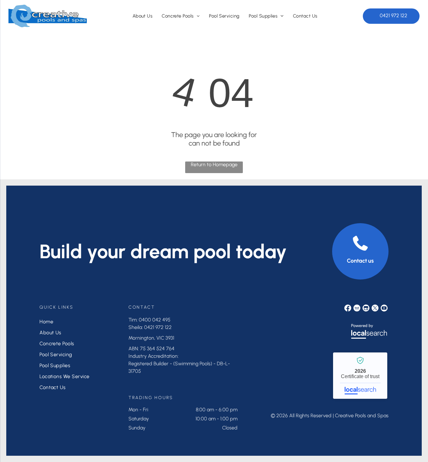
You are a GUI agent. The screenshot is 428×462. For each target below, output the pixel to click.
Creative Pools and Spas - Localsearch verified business (360, 375)
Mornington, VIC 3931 (151, 338)
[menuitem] (142, 16)
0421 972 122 (158, 327)
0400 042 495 (154, 320)
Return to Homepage (214, 164)
